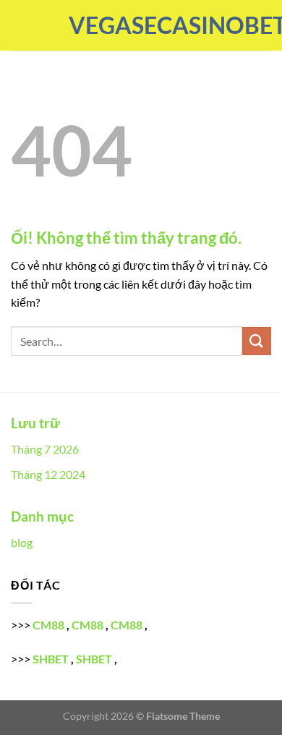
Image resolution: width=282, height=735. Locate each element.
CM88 (48, 625)
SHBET (51, 659)
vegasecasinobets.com (141, 25)
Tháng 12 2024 (48, 474)
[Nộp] (256, 341)
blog (22, 542)
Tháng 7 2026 (45, 449)
